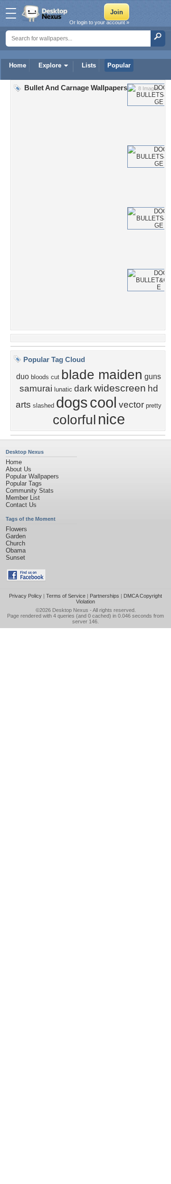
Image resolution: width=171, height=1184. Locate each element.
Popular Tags (24, 483)
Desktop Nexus (70, 610)
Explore (49, 65)
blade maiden (101, 374)
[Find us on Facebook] (26, 578)
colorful (74, 419)
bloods (40, 377)
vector (131, 405)
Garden (16, 536)
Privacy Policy (25, 596)
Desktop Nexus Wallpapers (45, 13)
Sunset (15, 557)
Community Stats (30, 490)
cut (55, 377)
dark (83, 388)
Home (17, 65)
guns (152, 376)
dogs (72, 402)
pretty (154, 405)
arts (23, 405)
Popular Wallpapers (32, 476)
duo (22, 376)
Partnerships (104, 596)
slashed (43, 405)
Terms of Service (66, 596)
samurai (35, 388)
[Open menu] (11, 13)
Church (15, 543)
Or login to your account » (99, 22)
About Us (18, 469)
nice (111, 419)
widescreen (120, 388)
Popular (119, 65)
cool (103, 402)
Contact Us (21, 504)
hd (153, 388)
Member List (23, 497)
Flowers (16, 529)
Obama (16, 550)
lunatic (63, 389)
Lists (89, 65)
